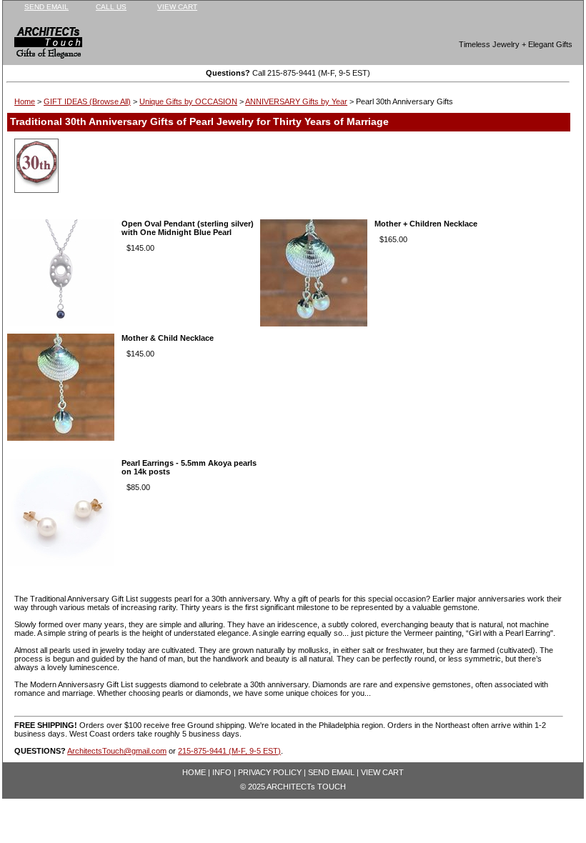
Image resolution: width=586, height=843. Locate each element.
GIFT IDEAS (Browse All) (87, 101)
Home (24, 101)
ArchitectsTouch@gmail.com (117, 751)
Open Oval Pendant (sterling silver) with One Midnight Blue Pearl (187, 227)
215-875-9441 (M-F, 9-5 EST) (229, 751)
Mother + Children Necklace (425, 223)
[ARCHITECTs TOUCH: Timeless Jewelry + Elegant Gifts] (38, 45)
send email (46, 7)
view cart (177, 7)
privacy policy (270, 772)
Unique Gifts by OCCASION (188, 101)
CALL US (111, 7)
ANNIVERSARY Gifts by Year (296, 101)
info (222, 772)
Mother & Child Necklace (167, 338)
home (194, 772)
